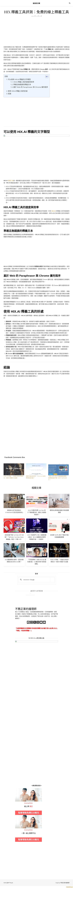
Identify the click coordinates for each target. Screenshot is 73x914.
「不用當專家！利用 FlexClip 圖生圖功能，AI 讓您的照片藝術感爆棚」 (36, 562)
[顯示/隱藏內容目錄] (46, 76)
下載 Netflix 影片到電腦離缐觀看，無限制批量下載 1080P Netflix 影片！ (58, 477)
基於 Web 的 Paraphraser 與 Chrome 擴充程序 (30, 87)
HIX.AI (53, 211)
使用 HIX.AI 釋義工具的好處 (18, 91)
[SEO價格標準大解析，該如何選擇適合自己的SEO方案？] (14, 550)
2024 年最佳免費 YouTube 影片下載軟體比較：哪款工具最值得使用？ (36, 512)
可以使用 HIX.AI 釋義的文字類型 (19, 79)
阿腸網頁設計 (69, 887)
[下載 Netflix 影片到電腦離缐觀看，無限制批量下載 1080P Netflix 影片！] (58, 469)
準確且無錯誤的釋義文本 (22, 84)
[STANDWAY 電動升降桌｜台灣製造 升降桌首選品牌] (14, 501)
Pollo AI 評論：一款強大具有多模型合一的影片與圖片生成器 (13, 477)
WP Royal (10, 882)
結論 (9, 94)
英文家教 (17, 789)
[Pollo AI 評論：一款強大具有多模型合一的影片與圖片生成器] (14, 469)
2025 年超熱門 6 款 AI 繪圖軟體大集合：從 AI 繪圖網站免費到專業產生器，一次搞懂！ (36, 537)
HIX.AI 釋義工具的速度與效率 (23, 82)
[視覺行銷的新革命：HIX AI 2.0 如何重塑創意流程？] (36, 469)
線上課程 (17, 816)
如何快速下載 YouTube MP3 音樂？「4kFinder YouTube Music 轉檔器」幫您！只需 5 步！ (14, 537)
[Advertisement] (36, 32)
